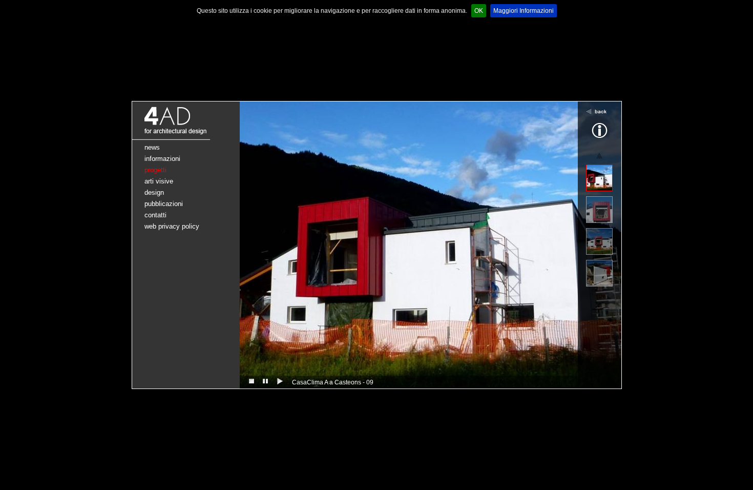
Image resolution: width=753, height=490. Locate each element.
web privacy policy (171, 226)
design (154, 192)
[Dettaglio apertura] (599, 209)
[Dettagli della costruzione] (599, 273)
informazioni (162, 158)
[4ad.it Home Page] (186, 137)
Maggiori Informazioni (523, 10)
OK (478, 10)
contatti (155, 215)
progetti (155, 170)
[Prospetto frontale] (599, 241)
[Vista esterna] (599, 178)
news (152, 147)
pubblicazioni (163, 204)
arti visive (158, 181)
